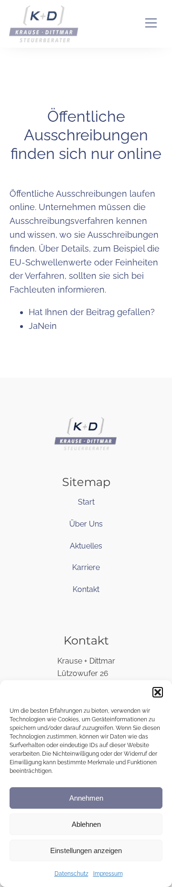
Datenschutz (71, 873)
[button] (157, 692)
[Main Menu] (151, 24)
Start (86, 502)
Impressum (108, 873)
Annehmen (86, 798)
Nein (47, 326)
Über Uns (86, 523)
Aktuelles (86, 545)
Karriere (86, 567)
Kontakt (86, 589)
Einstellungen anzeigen (86, 850)
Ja (33, 326)
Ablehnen (86, 824)
